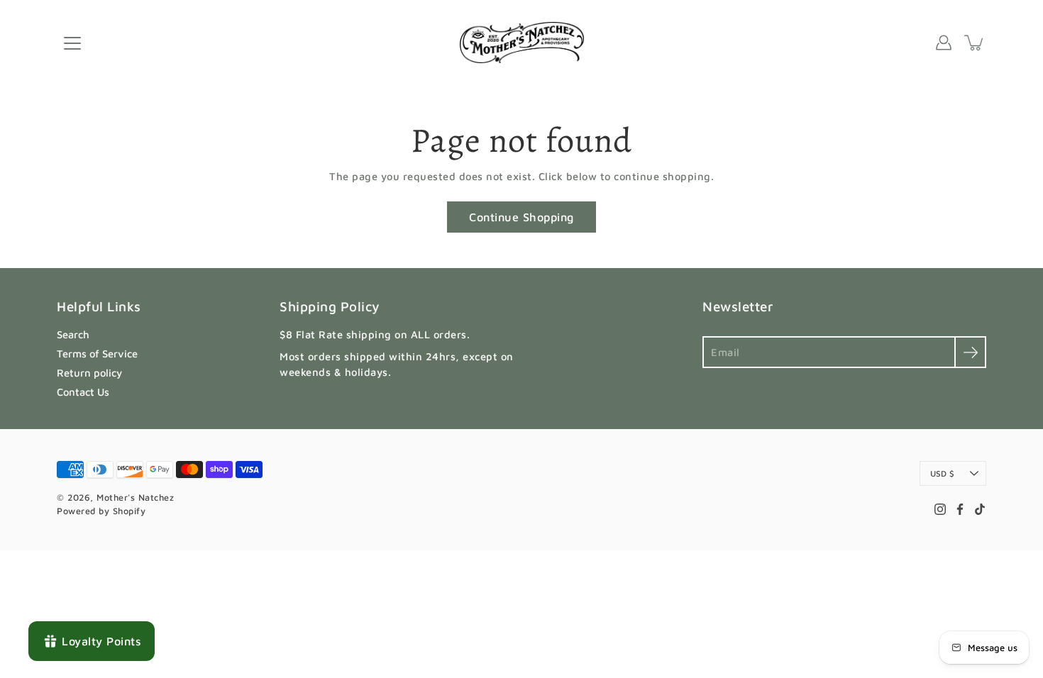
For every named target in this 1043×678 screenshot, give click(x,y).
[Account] (943, 42)
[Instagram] (940, 509)
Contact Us (83, 392)
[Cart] (975, 42)
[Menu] (72, 43)
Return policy (89, 373)
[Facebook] (960, 509)
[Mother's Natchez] (522, 42)
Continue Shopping (521, 216)
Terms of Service (97, 354)
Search (73, 334)
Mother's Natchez (135, 497)
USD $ (942, 473)
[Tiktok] (979, 509)
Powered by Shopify (101, 511)
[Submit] (970, 352)
